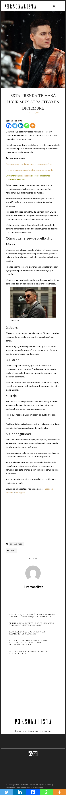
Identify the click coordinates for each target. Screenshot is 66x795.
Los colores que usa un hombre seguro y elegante (29, 170)
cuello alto (16, 544)
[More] (32, 125)
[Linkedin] (20, 125)
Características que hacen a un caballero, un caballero (27, 633)
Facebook (26, 175)
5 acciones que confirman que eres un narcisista (29, 164)
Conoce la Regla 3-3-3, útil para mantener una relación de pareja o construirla (32, 615)
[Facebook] (9, 125)
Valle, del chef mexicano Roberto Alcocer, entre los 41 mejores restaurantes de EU (28, 643)
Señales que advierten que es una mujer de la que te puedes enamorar (31, 624)
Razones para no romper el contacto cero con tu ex (30, 652)
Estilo (33, 559)
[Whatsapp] (26, 125)
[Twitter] (14, 125)
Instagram (20, 492)
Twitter (9, 492)
